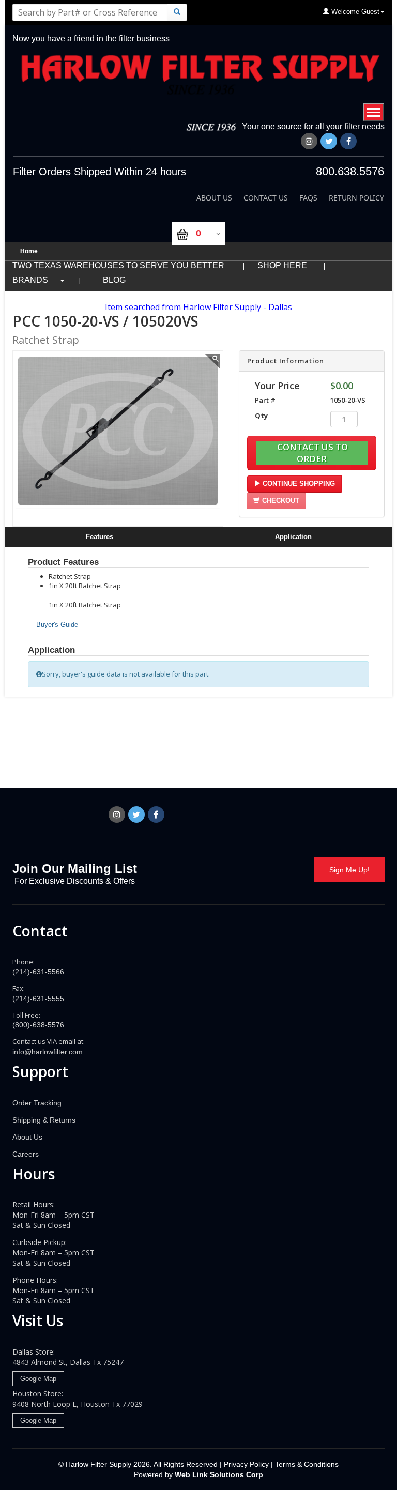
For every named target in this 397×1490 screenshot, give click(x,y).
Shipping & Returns (43, 1120)
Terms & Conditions (307, 1464)
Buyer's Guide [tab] (57, 624)
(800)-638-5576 (38, 1025)
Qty (261, 415)
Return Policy (356, 198)
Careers (25, 1154)
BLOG (114, 279)
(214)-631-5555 (38, 998)
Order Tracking (37, 1103)
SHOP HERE (282, 265)
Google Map (38, 1379)
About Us (214, 198)
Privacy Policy (245, 1464)
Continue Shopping (298, 483)
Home (29, 251)
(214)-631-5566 (38, 971)
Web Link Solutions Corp (219, 1474)
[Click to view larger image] (211, 362)
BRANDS (30, 279)
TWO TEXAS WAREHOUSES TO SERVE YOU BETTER (119, 265)
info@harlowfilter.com (47, 1052)
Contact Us (265, 198)
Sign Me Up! (349, 870)
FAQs (308, 198)
